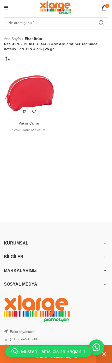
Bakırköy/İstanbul (24, 332)
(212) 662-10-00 (23, 339)
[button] (24, 111)
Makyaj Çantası (29, 123)
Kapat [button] (104, 354)
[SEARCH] (101, 22)
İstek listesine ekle (34, 111)
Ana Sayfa (12, 39)
